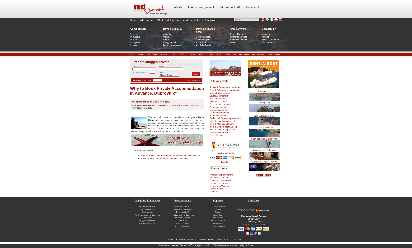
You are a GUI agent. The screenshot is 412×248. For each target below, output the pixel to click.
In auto (133, 39)
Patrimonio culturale (238, 39)
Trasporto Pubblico (182, 223)
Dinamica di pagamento (220, 180)
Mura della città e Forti (182, 206)
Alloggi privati (146, 20)
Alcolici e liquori (203, 45)
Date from (136, 66)
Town (161, 72)
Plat (148, 54)
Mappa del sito (222, 239)
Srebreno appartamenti (220, 104)
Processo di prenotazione (221, 175)
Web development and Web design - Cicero (233, 245)
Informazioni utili (147, 209)
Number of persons (140, 72)
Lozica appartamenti (219, 132)
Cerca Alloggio (216, 135)
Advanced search (193, 80)
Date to (162, 66)
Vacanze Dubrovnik (182, 226)
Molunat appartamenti (220, 93)
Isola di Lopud (230, 54)
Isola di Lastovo (274, 54)
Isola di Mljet (244, 54)
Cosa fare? (147, 218)
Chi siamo (170, 239)
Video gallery (264, 102)
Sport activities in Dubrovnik (264, 139)
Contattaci (214, 191)
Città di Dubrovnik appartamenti (224, 90)
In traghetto (135, 42)
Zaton (173, 54)
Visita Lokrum (218, 215)
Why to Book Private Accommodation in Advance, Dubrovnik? (167, 91)
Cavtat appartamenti (219, 96)
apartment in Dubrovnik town (187, 105)
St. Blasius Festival (182, 218)
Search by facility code (142, 80)
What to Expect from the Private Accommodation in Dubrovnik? (170, 155)
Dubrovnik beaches (264, 127)
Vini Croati (201, 42)
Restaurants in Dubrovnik (264, 150)
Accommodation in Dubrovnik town (150, 101)
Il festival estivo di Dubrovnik (183, 215)
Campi (166, 39)
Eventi (232, 42)
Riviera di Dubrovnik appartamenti (225, 87)
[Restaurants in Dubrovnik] (264, 159)
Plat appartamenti (218, 98)
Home (133, 20)
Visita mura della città (218, 221)
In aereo (134, 34)
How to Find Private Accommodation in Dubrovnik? (164, 158)
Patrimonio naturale (238, 37)
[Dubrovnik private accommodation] (167, 145)
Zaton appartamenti (219, 107)
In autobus (135, 37)
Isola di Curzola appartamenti (223, 127)
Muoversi (266, 34)
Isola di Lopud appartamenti (222, 121)
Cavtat (140, 54)
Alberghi (167, 34)
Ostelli (166, 37)
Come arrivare (147, 212)
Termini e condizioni (219, 183)
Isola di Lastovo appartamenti (223, 129)
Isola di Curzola (258, 54)
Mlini (155, 54)
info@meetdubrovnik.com (253, 224)
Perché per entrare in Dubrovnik (147, 215)
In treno (133, 45)
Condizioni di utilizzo (205, 239)
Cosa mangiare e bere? (147, 223)
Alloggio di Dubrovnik (147, 221)
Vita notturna (268, 42)
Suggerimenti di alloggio (183, 209)
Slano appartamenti (219, 115)
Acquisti (265, 37)
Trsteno (191, 54)
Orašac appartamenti (219, 110)
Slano (200, 54)
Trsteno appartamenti (219, 112)
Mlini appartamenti (218, 101)
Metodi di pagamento (219, 177)
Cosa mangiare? (203, 37)
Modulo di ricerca (218, 226)
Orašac (182, 54)
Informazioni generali (147, 206)
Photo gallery (264, 91)
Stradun (218, 212)
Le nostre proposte (172, 45)
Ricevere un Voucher (219, 186)
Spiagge (218, 209)
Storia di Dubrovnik (238, 34)
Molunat (131, 54)
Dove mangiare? (203, 39)
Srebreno (163, 54)
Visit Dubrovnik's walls (264, 116)
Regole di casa (216, 189)
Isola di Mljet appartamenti (222, 124)
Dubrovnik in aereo (218, 206)
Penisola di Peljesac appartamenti (225, 118)
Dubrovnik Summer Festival (264, 162)
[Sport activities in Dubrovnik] (264, 147)
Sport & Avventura (270, 39)
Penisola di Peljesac (213, 54)
